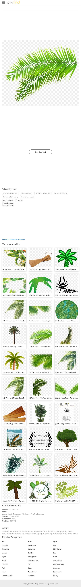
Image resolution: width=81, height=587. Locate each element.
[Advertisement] (40, 25)
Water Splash (32, 572)
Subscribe (31, 549)
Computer (56, 568)
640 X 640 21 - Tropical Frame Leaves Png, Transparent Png (49, 501)
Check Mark (57, 560)
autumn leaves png (60, 193)
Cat (54, 545)
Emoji (4, 560)
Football (4, 564)
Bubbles (30, 553)
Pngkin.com (57, 572)
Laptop (4, 553)
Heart (4, 541)
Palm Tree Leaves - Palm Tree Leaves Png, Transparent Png (23, 321)
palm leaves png (26, 193)
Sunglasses (32, 545)
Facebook (31, 575)
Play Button (57, 549)
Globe (30, 568)
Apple (55, 541)
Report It (5, 239)
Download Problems (17, 239)
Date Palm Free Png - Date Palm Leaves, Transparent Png (22, 346)
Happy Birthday (58, 564)
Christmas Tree (33, 560)
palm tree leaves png (10, 193)
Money (55, 575)
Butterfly (5, 545)
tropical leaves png (27, 197)
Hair (29, 564)
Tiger (4, 556)
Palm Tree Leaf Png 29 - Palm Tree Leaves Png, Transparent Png (25, 398)
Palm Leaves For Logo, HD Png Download (43, 449)
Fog (54, 553)
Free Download (40, 152)
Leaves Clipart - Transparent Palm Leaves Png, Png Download (50, 346)
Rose (55, 556)
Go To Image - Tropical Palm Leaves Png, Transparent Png (22, 269)
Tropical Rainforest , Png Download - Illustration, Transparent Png (24, 475)
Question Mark (7, 575)
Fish (3, 568)
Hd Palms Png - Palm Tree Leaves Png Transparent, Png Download (51, 398)
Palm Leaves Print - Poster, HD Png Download (18, 449)
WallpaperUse (32, 556)
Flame (30, 541)
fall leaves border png (10, 197)
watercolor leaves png (43, 193)
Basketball (5, 549)
